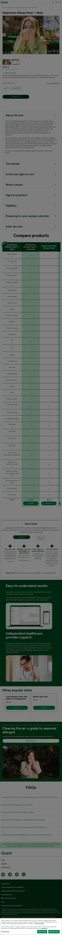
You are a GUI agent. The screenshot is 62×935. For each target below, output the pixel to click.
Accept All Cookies (54, 931)
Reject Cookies (42, 931)
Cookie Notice (44, 928)
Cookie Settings (5, 931)
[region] (31, 926)
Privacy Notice (40, 923)
